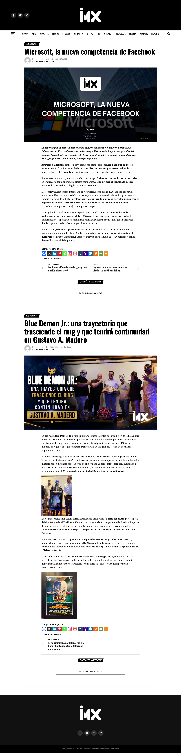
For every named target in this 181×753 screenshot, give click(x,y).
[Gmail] (75, 253)
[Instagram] (70, 253)
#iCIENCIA (144, 33)
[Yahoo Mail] (85, 253)
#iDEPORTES (78, 33)
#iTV (98, 33)
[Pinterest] (59, 253)
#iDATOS (55, 33)
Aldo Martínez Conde (45, 61)
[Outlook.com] (90, 253)
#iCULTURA (44, 33)
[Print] (95, 253)
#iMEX (34, 33)
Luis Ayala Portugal (44, 720)
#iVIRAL (90, 33)
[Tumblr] (80, 253)
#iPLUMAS (66, 33)
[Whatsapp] (64, 253)
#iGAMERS (155, 33)
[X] (49, 253)
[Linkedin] (54, 253)
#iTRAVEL (107, 33)
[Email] (101, 253)
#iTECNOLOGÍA (119, 33)
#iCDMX (25, 33)
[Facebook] (44, 253)
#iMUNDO (132, 33)
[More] (106, 253)
